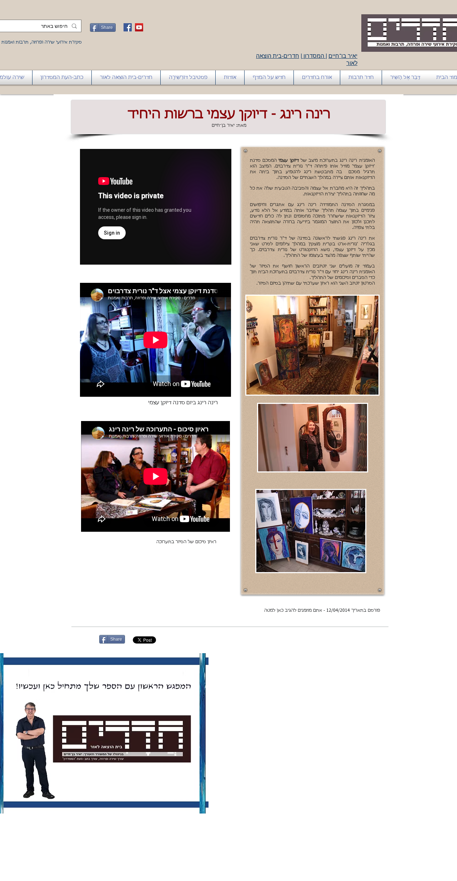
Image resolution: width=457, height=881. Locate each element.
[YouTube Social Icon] (139, 27)
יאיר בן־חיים (342, 56)
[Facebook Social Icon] (128, 27)
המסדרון (314, 56)
